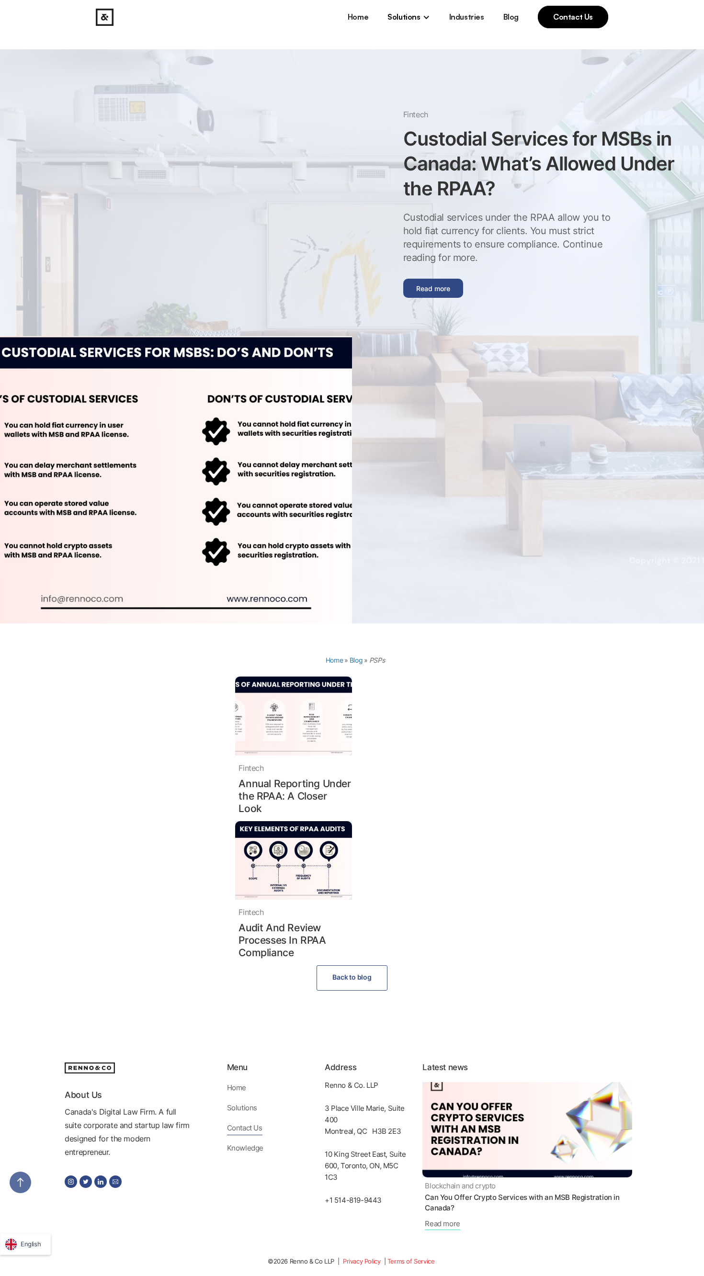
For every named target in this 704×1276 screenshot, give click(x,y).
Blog (511, 17)
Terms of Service (411, 1261)
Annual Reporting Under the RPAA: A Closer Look (294, 796)
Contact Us (573, 17)
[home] (105, 17)
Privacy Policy (362, 1261)
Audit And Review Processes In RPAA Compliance (282, 940)
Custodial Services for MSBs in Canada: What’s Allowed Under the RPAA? (538, 163)
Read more (433, 288)
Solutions (403, 17)
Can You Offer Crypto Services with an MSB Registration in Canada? (522, 1202)
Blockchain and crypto (460, 1186)
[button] (408, 17)
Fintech (415, 114)
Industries (466, 17)
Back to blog (352, 977)
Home (358, 17)
